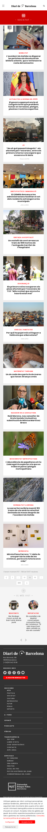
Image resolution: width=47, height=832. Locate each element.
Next (26, 639)
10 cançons (12, 758)
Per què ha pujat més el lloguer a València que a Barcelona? (23, 334)
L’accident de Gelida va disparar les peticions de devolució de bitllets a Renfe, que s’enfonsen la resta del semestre (23, 59)
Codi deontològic (16, 745)
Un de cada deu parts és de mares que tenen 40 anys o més (23, 375)
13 (25, 578)
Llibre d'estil (13, 742)
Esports (10, 709)
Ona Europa (12, 763)
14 (30, 578)
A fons (8, 715)
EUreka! (10, 761)
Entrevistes (12, 701)
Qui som (10, 739)
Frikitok (11, 766)
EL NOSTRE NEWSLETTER (15, 678)
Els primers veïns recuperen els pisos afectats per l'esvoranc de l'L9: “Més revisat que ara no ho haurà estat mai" (23, 290)
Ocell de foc (13, 769)
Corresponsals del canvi (18, 774)
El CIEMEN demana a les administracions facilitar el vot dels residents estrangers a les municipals (23, 198)
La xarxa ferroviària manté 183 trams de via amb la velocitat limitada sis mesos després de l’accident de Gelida (23, 511)
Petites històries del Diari (19, 771)
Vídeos (7, 731)
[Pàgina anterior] (6, 577)
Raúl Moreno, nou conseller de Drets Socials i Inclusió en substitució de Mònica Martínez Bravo (23, 419)
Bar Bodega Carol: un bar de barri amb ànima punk (13, 619)
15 (35, 578)
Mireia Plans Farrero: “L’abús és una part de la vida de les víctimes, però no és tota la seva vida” (23, 557)
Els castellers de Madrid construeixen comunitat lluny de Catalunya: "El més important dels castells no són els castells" (33, 623)
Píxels (9, 706)
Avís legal (12, 750)
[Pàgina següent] (27, 583)
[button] (3, 6)
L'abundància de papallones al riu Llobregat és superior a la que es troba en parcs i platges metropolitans (23, 465)
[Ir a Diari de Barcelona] (23, 653)
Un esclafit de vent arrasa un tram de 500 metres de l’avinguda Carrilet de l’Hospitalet (23, 244)
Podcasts (9, 726)
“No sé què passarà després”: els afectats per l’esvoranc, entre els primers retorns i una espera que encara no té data (23, 151)
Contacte (11, 747)
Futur (9, 704)
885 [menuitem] (20, 583)
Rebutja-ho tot (10, 827)
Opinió (7, 720)
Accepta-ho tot (27, 822)
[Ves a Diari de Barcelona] (22, 6)
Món (9, 690)
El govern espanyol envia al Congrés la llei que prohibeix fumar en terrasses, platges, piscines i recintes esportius (23, 105)
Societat (11, 696)
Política (11, 693)
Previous (21, 639)
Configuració (9, 822)
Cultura (11, 698)
